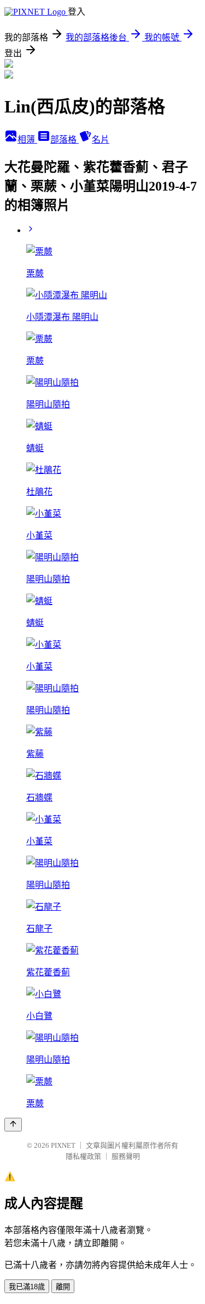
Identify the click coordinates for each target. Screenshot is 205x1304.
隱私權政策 (83, 1156)
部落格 (64, 139)
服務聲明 (126, 1156)
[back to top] (13, 1124)
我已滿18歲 (27, 1287)
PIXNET (63, 1145)
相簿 (27, 139)
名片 (100, 139)
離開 (63, 1287)
